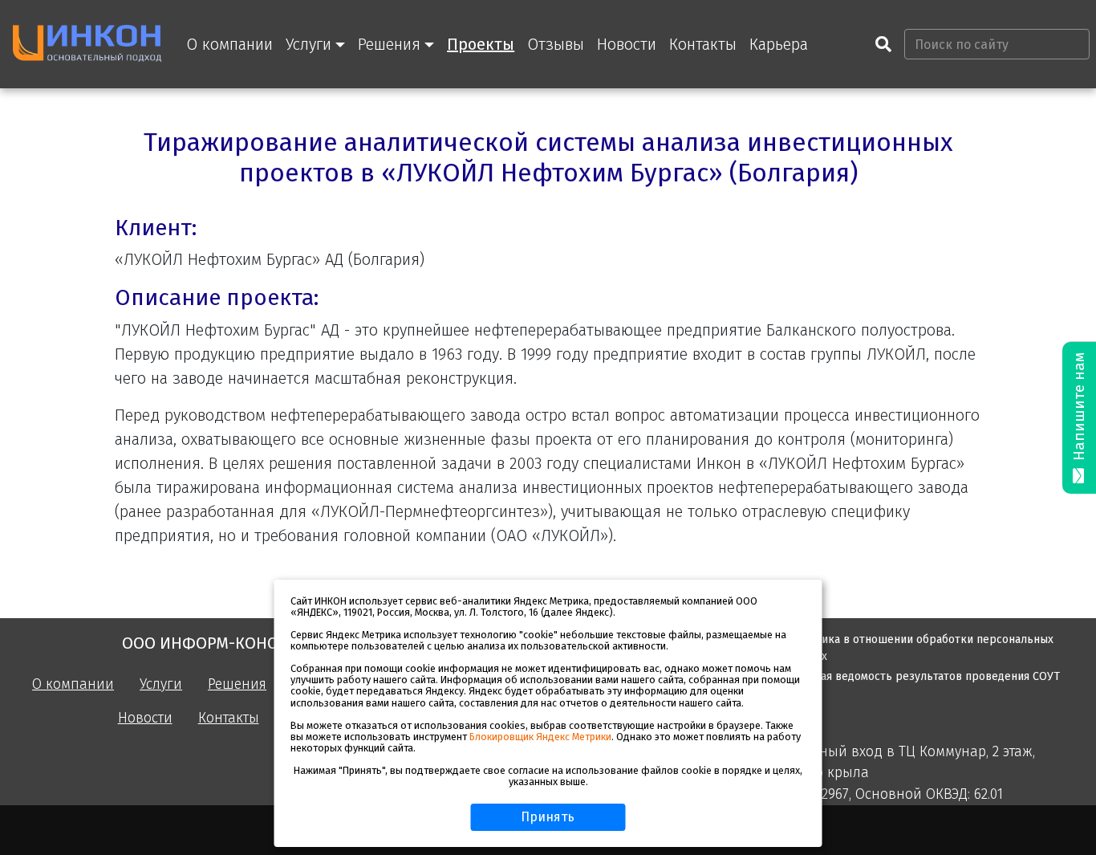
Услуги (161, 684)
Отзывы (555, 44)
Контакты (703, 44)
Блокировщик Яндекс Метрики (540, 737)
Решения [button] (389, 44)
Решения (237, 684)
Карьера (778, 44)
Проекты (480, 44)
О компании (229, 44)
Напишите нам (1079, 408)
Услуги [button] (308, 44)
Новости (626, 44)
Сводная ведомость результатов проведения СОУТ (924, 676)
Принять (547, 816)
